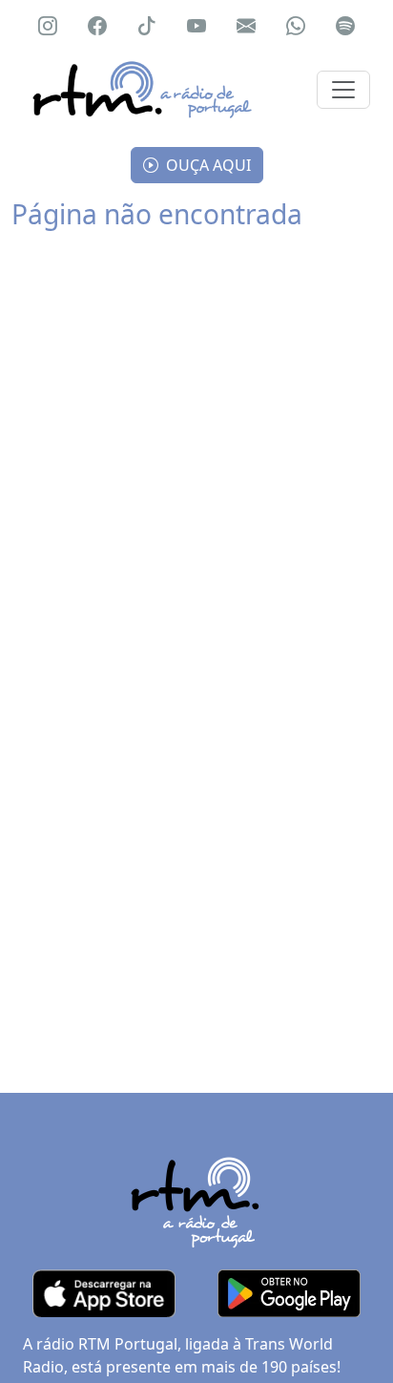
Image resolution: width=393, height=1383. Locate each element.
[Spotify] (345, 26)
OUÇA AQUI (206, 165)
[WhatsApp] (296, 26)
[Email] (246, 26)
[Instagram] (47, 26)
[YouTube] (196, 26)
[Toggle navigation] (343, 90)
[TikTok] (147, 26)
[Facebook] (97, 26)
